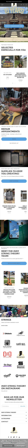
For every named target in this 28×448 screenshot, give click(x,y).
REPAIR (14, 139)
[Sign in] (21, 5)
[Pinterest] (16, 437)
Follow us (4, 391)
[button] (2, 5)
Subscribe (22, 406)
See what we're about (14, 263)
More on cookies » (21, 445)
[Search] (23, 5)
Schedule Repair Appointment (14, 30)
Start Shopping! (14, 181)
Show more (4, 325)
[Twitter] (14, 437)
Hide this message (8, 445)
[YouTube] (19, 437)
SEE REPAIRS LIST (14, 143)
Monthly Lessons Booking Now (14, 26)
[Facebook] (8, 437)
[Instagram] (11, 437)
